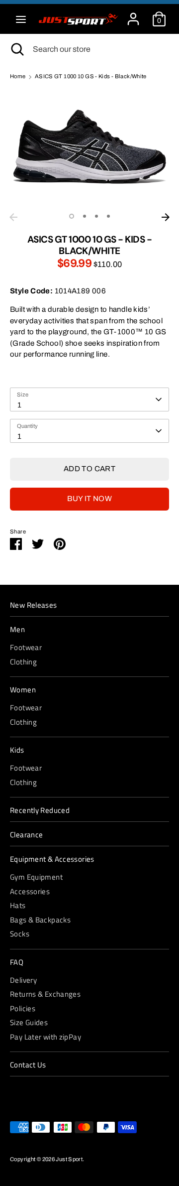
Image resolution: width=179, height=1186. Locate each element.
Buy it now (89, 499)
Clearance (26, 834)
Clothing (23, 661)
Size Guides (29, 1022)
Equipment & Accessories (52, 859)
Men (17, 629)
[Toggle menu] (21, 18)
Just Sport (69, 1159)
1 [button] (71, 216)
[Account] (133, 14)
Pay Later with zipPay (45, 1037)
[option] (89, 148)
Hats (18, 905)
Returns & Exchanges (45, 994)
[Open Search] (16, 49)
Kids (17, 750)
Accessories (30, 891)
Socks (19, 933)
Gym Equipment (36, 877)
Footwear (26, 647)
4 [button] (108, 216)
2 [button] (84, 216)
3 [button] (96, 216)
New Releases (33, 605)
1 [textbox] (19, 405)
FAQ (16, 962)
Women (23, 689)
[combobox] (89, 399)
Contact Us (28, 1064)
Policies (22, 1008)
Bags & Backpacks (40, 919)
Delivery (23, 980)
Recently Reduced (40, 810)
